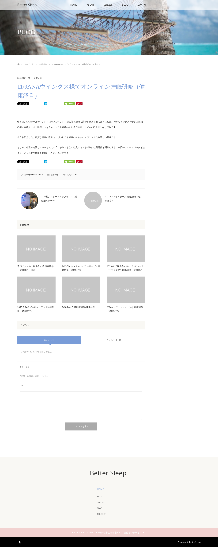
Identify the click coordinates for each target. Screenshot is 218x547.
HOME (73, 4)
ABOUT (90, 4)
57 (76, 174)
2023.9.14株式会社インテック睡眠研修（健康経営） (35, 309)
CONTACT (143, 4)
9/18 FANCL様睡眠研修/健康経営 (78, 307)
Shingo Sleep (37, 174)
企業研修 (38, 78)
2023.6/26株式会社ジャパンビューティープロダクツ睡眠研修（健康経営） (126, 268)
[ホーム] (18, 60)
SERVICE (108, 4)
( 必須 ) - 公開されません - (34, 376)
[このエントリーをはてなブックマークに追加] (45, 104)
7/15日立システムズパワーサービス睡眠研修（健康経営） (81, 268)
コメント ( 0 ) (49, 340)
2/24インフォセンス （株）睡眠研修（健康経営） (125, 309)
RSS (19, 541)
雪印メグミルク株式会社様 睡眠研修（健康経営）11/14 (35, 268)
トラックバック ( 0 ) (113, 340)
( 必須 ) (25, 367)
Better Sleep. (27, 5)
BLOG (125, 4)
